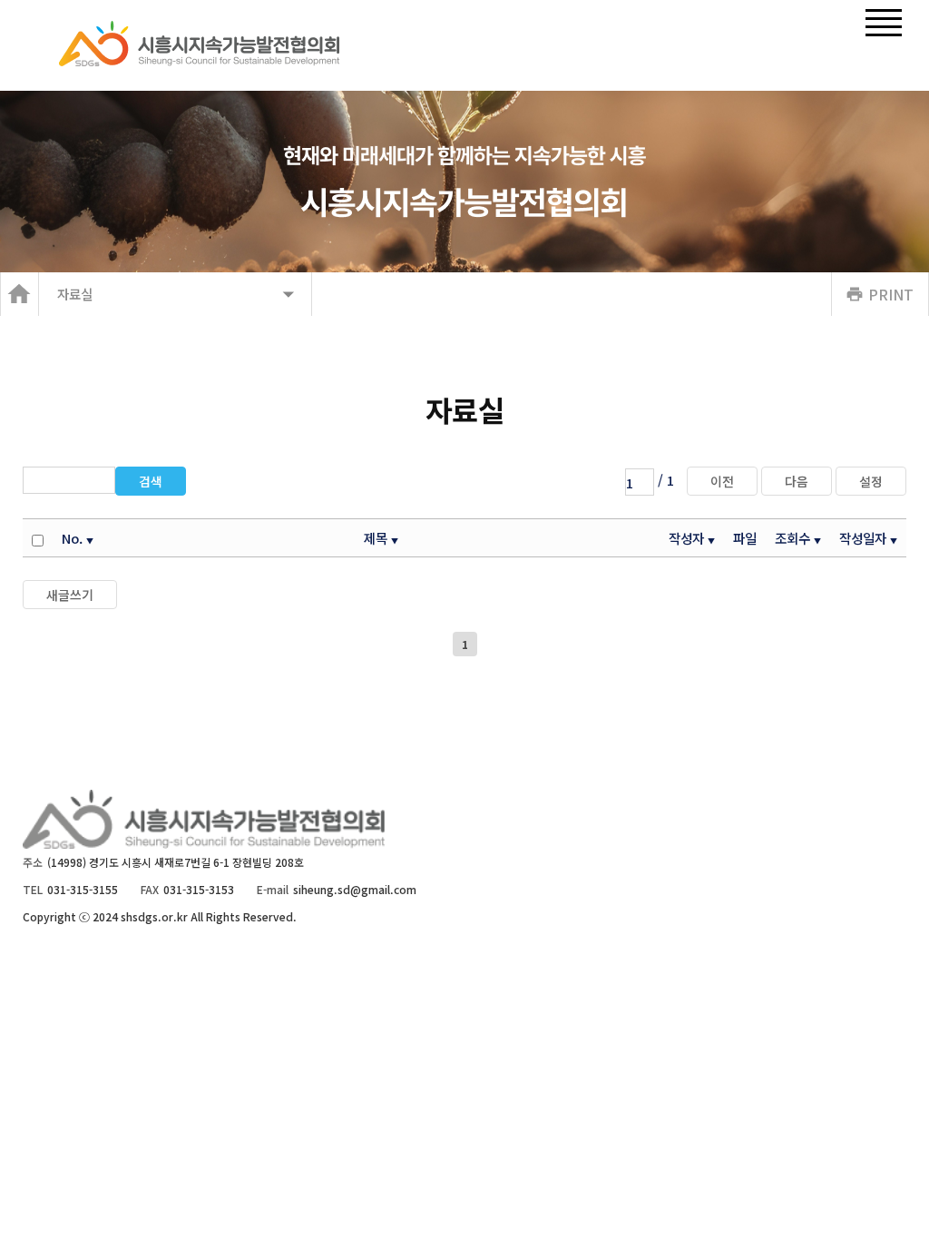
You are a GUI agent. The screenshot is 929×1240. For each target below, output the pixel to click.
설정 (871, 481)
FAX (150, 889)
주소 (33, 862)
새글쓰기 (69, 595)
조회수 (792, 537)
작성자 (686, 537)
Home (19, 294)
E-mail (272, 889)
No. (72, 537)
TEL (33, 889)
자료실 (75, 293)
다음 (796, 481)
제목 (375, 537)
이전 (722, 481)
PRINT (891, 294)
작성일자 (862, 537)
